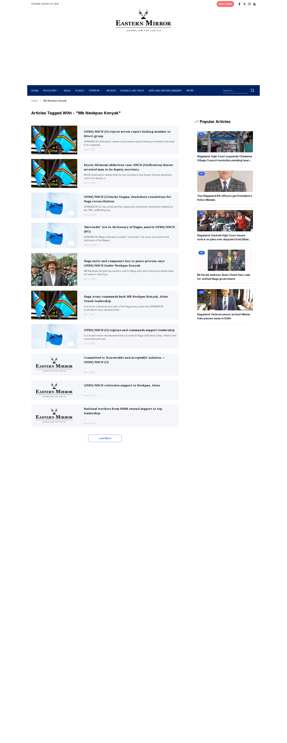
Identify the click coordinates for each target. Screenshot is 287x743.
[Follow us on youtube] (254, 4)
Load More (105, 438)
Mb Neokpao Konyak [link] (55, 100)
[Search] (252, 90)
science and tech (132, 90)
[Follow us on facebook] (239, 4)
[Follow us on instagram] (249, 4)
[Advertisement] (143, 59)
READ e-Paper (225, 4)
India (67, 90)
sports (111, 90)
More (190, 90)
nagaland (49, 90)
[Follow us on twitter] (244, 4)
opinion (94, 90)
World (79, 90)
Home (35, 90)
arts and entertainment (165, 90)
